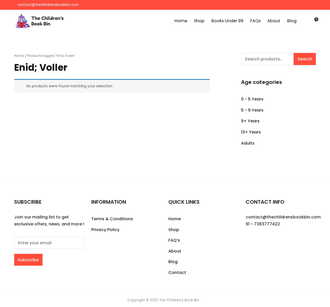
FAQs (255, 21)
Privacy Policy (105, 230)
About (273, 21)
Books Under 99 (227, 21)
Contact (177, 272)
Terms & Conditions (112, 219)
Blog (291, 21)
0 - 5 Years (252, 99)
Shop (199, 21)
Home (181, 21)
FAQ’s (174, 240)
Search (305, 59)
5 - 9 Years (252, 110)
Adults (247, 143)
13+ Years (251, 132)
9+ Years (250, 121)
